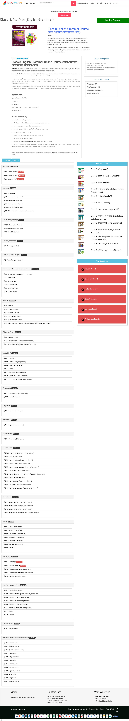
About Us (76, 709)
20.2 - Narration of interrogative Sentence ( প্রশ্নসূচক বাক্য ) (22, 594)
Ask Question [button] (64, 15)
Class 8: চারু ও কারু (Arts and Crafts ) (105, 243)
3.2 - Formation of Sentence (13, 200)
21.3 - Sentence (9, 615)
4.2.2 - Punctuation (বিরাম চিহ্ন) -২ (14, 228)
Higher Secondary (91, 289)
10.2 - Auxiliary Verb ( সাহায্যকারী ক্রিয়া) (15, 362)
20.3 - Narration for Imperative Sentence (17, 597)
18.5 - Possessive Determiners (14, 540)
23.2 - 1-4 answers (10, 653)
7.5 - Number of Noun (11, 288)
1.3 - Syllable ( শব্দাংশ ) (11, 179)
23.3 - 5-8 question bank (12, 657)
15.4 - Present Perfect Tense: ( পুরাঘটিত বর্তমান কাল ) (19, 463)
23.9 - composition (10, 678)
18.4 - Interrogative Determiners (14, 537)
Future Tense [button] (7, 497)
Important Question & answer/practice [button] (15, 637)
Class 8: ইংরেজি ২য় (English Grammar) (105, 176)
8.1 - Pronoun (9, 305)
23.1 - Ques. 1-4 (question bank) (14, 650)
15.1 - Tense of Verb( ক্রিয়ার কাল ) (14, 439)
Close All (16, 160)
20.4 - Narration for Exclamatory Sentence (17, 601)
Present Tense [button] (8, 448)
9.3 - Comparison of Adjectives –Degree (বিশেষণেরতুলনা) (20, 344)
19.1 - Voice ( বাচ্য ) (10, 561)
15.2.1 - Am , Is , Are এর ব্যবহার (13, 456)
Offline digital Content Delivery (104, 701)
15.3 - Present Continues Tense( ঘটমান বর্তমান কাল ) (19, 460)
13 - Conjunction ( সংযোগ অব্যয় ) (13, 411)
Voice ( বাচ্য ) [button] (7, 556)
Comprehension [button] (8, 623)
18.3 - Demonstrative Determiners (15, 533)
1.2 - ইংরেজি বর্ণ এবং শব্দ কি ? (11, 175)
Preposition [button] (7, 388)
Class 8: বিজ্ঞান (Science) (100, 203)
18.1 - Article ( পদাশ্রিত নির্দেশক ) (13, 526)
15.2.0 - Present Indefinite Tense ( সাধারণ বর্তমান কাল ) (19, 453)
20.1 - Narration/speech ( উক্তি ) (14, 590)
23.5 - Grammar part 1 (11, 643)
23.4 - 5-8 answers (10, 660)
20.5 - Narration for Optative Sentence (16, 604)
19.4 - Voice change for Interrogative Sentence (19, 572)
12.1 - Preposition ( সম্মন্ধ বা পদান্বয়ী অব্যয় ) (16, 393)
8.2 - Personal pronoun (12, 309)
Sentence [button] (6, 188)
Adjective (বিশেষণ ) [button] (9, 332)
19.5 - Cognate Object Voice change (15, 576)
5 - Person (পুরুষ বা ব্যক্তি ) (12, 246)
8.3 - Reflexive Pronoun (12, 312)
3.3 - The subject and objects (13, 204)
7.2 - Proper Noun (10, 277)
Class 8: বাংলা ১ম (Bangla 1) (101, 196)
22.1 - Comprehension (11, 628)
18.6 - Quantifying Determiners (14, 544)
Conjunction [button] (7, 406)
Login (116, 3)
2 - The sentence (10, 193)
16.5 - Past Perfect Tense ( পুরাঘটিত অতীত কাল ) (18, 484)
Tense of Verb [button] (8, 434)
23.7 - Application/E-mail (12, 671)
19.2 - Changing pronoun (12, 565)
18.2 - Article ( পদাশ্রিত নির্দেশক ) (13, 530)
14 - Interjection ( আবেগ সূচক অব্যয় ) (14, 425)
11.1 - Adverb (9, 369)
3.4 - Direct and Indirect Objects (14, 207)
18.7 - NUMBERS (10, 547)
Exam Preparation (91, 299)
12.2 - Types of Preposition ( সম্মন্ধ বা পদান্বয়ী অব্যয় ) (19, 379)
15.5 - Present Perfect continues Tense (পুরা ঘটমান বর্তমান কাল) (22, 467)
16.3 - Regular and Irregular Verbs (15, 477)
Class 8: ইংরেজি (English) (100, 182)
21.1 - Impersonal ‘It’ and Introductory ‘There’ (18, 608)
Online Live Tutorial (100, 699)
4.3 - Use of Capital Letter (12, 232)
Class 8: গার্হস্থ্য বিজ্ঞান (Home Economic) (106, 223)
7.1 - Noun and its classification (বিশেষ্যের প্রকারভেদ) (19, 274)
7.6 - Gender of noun (11, 291)
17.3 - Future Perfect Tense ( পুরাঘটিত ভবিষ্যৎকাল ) (18, 509)
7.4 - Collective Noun (11, 284)
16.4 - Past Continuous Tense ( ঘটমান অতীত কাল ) (18, 481)
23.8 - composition (10, 674)
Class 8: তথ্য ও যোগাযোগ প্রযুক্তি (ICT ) (105, 209)
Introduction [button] (7, 166)
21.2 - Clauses (9, 611)
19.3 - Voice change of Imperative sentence (18, 569)
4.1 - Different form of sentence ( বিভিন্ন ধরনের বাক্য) (19, 211)
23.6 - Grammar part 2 (11, 667)
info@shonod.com (57, 698)
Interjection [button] (7, 420)
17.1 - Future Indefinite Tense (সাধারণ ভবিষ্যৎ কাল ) (18, 502)
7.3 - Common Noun (11, 281)
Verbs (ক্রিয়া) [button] (7, 353)
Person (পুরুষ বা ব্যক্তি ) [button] (10, 241)
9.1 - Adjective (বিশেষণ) (11, 337)
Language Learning (91, 309)
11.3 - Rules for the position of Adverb (16, 376)
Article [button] (5, 521)
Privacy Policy (94, 709)
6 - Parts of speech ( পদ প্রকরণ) (13, 260)
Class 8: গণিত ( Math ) (99, 169)
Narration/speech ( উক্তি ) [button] (11, 585)
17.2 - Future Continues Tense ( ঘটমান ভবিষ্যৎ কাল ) (19, 505)
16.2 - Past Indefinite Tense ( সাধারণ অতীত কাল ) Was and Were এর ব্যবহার (25, 474)
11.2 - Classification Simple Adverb (15, 372)
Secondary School (91, 279)
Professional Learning (92, 319)
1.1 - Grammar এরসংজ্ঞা (11, 171)
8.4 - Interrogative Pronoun (13, 316)
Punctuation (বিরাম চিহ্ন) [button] (10, 220)
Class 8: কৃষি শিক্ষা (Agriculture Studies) (106, 250)
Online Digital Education (102, 696)
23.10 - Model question (12, 646)
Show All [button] (7, 160)
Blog (69, 709)
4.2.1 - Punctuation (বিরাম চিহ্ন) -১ (14, 225)
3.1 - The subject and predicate (14, 197)
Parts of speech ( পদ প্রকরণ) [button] (12, 255)
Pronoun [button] (6, 300)
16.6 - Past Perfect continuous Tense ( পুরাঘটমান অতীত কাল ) (21, 488)
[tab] (38, 166)
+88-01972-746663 (60, 696)
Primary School (90, 269)
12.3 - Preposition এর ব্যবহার (12, 397)
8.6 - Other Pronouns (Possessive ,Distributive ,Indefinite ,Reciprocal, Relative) (28, 323)
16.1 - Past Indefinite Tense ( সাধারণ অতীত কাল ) (18, 470)
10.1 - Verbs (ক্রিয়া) (10, 358)
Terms (102, 709)
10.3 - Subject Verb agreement (14, 365)
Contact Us (84, 709)
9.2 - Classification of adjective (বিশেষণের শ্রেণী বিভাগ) (19, 340)
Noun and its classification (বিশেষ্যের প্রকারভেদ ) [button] (17, 269)
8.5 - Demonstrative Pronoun (13, 319)
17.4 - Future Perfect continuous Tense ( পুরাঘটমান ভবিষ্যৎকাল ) (22, 512)
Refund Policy (110, 709)
